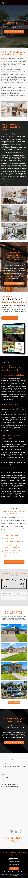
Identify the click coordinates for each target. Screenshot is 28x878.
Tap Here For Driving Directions (9, 770)
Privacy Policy (7, 872)
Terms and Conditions (18, 872)
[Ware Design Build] (3, 3)
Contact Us (14, 868)
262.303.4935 (5, 777)
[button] (14, 535)
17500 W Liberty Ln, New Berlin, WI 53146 (13, 766)
